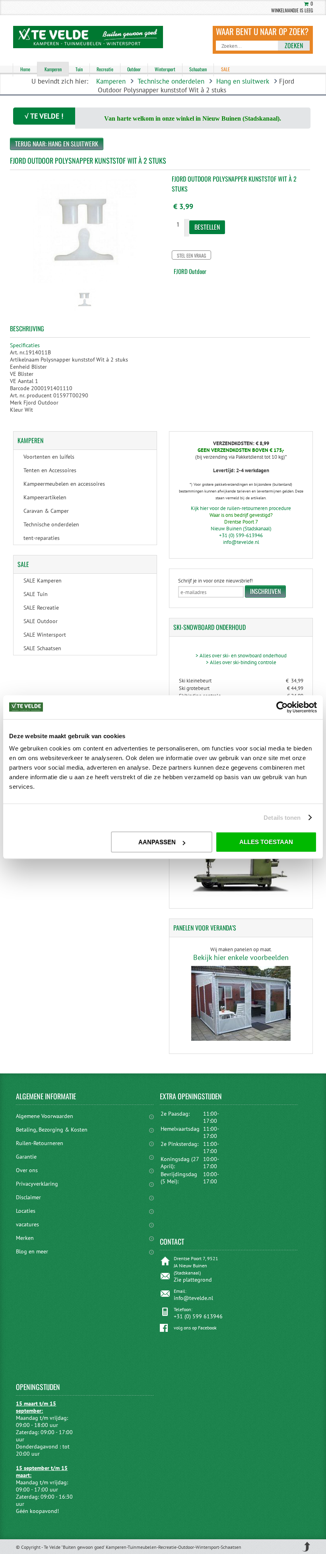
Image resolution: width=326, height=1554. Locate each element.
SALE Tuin (35, 594)
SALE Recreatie (41, 607)
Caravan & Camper (46, 510)
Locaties (25, 1210)
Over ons (27, 1170)
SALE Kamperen (42, 580)
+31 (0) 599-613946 (241, 535)
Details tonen (282, 817)
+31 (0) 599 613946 (198, 1316)
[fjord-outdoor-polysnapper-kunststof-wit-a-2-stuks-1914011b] (85, 312)
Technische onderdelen (171, 81)
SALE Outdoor (40, 621)
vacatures (27, 1224)
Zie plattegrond (193, 1279)
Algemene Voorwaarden (44, 1116)
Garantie (26, 1156)
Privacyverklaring (37, 1183)
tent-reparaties (41, 537)
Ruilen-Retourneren (39, 1143)
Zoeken (294, 45)
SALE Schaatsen (42, 648)
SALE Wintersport (44, 634)
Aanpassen (157, 842)
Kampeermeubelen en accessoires (64, 483)
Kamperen (111, 81)
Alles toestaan (266, 842)
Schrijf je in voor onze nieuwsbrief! (215, 580)
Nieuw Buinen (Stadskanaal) (241, 528)
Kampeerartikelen (44, 497)
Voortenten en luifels (48, 456)
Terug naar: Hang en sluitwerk (56, 144)
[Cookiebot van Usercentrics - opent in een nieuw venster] (282, 707)
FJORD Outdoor (190, 271)
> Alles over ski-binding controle (241, 662)
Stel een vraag (191, 255)
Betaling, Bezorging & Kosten (51, 1129)
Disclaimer (28, 1197)
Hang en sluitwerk (242, 81)
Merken (25, 1237)
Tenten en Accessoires (49, 470)
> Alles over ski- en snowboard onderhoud (241, 655)
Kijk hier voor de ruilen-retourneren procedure (241, 508)
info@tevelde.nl (241, 542)
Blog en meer (32, 1251)
